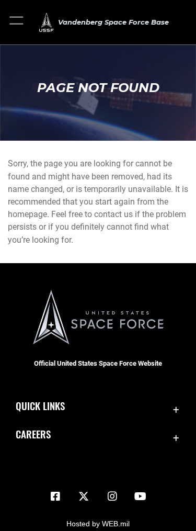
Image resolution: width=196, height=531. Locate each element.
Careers (33, 434)
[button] (17, 22)
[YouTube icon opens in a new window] (140, 496)
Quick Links (40, 405)
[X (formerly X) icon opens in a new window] (83, 496)
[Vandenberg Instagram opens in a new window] (112, 496)
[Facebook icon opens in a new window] (55, 496)
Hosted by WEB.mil (98, 523)
